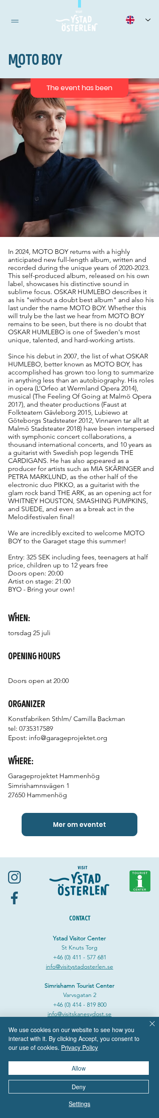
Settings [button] (79, 1103)
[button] (14, 21)
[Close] (147, 1029)
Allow (79, 1068)
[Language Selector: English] (138, 19)
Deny (79, 1086)
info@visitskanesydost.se (79, 1014)
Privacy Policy (79, 1047)
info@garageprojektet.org (68, 738)
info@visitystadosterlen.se (79, 966)
